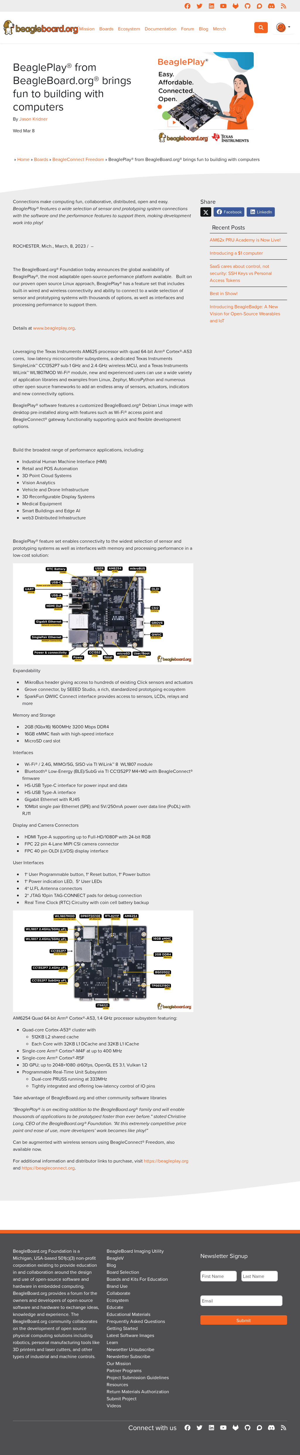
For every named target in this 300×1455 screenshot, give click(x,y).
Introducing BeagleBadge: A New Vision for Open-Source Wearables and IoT (245, 313)
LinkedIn (264, 212)
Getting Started (122, 1328)
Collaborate (118, 1293)
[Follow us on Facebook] (187, 5)
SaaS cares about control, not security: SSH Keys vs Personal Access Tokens (241, 273)
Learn (112, 1342)
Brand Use (117, 1286)
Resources (117, 1384)
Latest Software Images (130, 1335)
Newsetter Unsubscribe (130, 1349)
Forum (187, 28)
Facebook (232, 212)
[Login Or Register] (283, 27)
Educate (115, 1307)
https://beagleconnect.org (48, 1168)
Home (23, 159)
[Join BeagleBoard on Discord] (271, 5)
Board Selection (123, 1272)
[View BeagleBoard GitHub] (247, 5)
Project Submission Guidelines (138, 1377)
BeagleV (115, 1258)
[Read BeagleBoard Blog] (283, 5)
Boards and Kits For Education (137, 1279)
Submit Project (122, 1398)
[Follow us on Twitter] (199, 5)
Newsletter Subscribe (128, 1356)
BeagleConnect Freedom (78, 159)
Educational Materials (128, 1314)
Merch (219, 28)
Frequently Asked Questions (136, 1321)
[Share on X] (205, 212)
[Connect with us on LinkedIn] (211, 5)
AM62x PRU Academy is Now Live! (245, 240)
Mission (87, 28)
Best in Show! (224, 293)
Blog (203, 28)
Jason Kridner (33, 119)
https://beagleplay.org (166, 1161)
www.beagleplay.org (54, 328)
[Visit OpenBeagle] (235, 5)
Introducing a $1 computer (236, 253)
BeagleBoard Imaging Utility (135, 1251)
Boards (106, 28)
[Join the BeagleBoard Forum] (259, 5)
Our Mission (119, 1363)
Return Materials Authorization (138, 1391)
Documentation (160, 28)
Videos (114, 1405)
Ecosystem (129, 28)
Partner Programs (124, 1370)
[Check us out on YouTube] (223, 5)
